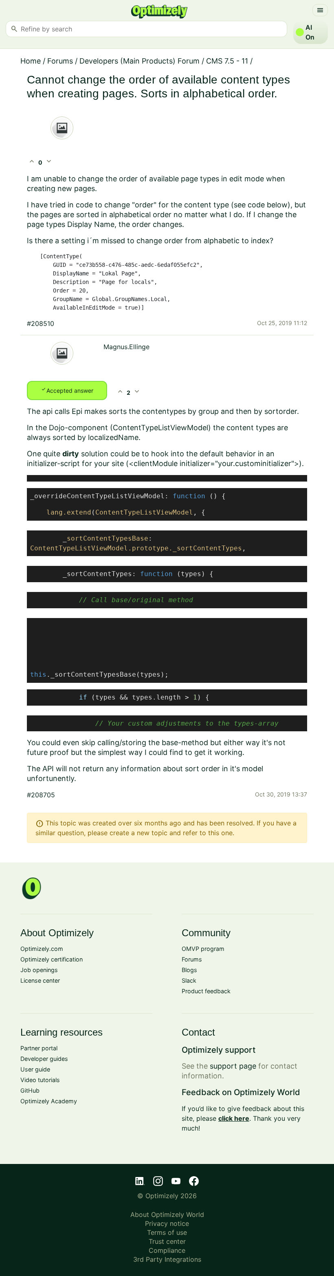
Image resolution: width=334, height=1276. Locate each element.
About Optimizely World (167, 1214)
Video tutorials (40, 1079)
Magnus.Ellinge (126, 347)
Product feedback (206, 991)
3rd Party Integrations (167, 1259)
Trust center (167, 1241)
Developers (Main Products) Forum (139, 61)
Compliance (167, 1250)
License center (40, 980)
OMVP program (203, 948)
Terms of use (167, 1232)
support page (233, 1066)
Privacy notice (167, 1223)
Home (30, 61)
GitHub (30, 1090)
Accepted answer (67, 390)
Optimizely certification (51, 959)
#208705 (41, 795)
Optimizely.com (41, 948)
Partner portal (38, 1048)
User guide (35, 1069)
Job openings (39, 969)
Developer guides (44, 1058)
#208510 (40, 323)
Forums (60, 61)
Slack (189, 980)
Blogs (189, 969)
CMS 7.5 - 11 (227, 61)
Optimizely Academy (48, 1101)
